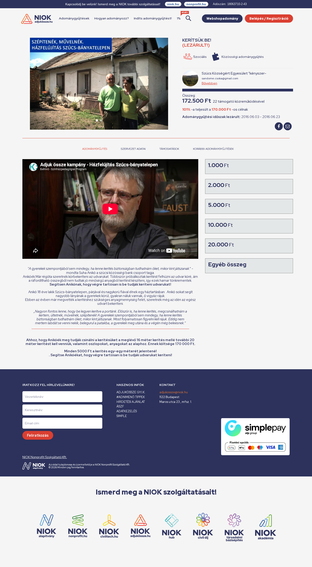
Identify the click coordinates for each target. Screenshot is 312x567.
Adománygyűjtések (74, 18)
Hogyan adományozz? (111, 18)
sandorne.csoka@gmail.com (220, 78)
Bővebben (209, 83)
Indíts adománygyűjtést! (153, 18)
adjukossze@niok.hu (173, 392)
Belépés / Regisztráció (268, 18)
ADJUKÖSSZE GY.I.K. (130, 392)
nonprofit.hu (196, 4)
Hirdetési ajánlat (130, 402)
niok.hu (173, 4)
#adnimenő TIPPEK (130, 397)
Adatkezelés (126, 411)
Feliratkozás (38, 435)
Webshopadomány (222, 18)
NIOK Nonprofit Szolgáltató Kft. (44, 457)
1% (179, 18)
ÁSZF (120, 406)
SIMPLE (121, 416)
